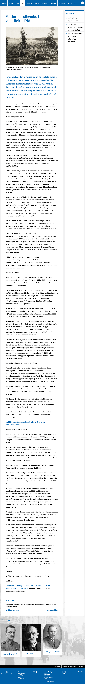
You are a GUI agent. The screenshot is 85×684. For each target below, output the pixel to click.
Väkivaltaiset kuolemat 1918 (73, 19)
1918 (23, 3)
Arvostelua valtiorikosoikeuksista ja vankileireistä (75, 27)
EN (71, 3)
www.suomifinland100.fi (78, 672)
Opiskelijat (62, 3)
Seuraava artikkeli (52, 610)
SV (75, 3)
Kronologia (45, 3)
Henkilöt (53, 3)
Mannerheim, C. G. (10, 654)
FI (68, 3)
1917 (18, 3)
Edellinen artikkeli (12, 610)
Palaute (81, 666)
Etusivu (4, 3)
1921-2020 (37, 3)
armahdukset (9, 604)
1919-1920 (29, 3)
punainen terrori (39, 604)
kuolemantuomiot (29, 604)
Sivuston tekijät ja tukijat (69, 666)
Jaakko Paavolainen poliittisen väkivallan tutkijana (75, 38)
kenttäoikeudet (18, 604)
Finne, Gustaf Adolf (53, 652)
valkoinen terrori (50, 604)
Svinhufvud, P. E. (30, 654)
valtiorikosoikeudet (11, 606)
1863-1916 (11, 3)
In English (57, 666)
